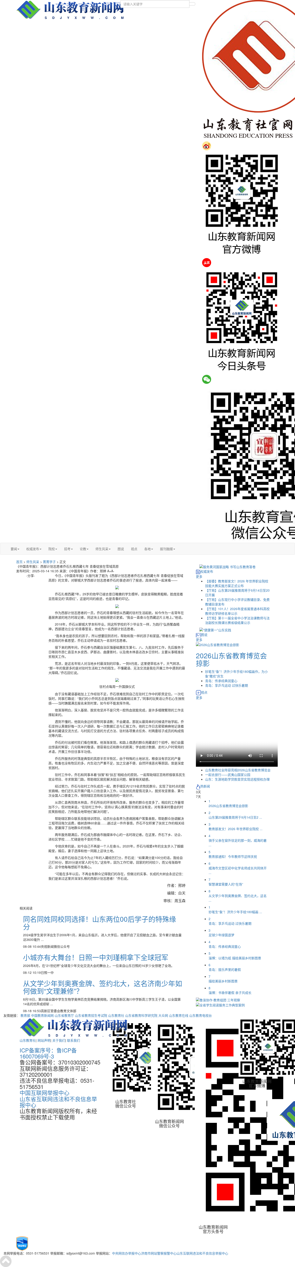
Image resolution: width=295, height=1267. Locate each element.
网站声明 (44, 1040)
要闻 (14, 548)
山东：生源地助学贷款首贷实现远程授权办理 (237, 779)
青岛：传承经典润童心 (221, 680)
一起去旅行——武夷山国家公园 (227, 774)
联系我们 (73, 1040)
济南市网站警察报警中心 (159, 1253)
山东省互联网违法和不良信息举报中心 (58, 1102)
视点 (134, 548)
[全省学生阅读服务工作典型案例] (220, 1004)
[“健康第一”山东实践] (215, 629)
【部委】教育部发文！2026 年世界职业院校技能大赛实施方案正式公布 (236, 583)
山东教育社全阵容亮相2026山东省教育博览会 (238, 770)
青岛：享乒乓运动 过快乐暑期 (226, 685)
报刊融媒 (166, 548)
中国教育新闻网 (42, 1015)
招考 (67, 548)
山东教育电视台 (200, 1015)
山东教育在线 (178, 1015)
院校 (51, 548)
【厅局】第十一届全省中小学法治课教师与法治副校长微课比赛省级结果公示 (237, 620)
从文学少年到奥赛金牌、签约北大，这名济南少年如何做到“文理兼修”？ (102, 987)
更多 (199, 576)
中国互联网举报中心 (44, 1092)
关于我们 (58, 1040)
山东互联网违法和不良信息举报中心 (202, 1253)
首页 (19, 561)
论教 (83, 548)
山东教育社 (116, 1015)
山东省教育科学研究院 (141, 1015)
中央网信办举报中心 (126, 1253)
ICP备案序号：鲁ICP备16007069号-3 (48, 1053)
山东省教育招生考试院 (91, 1015)
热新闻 (205, 786)
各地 (147, 548)
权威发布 (32, 548)
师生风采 (101, 548)
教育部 (25, 1015)
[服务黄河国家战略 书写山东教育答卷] (227, 566)
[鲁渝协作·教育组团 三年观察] (218, 999)
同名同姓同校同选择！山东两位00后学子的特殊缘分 (99, 922)
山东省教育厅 (64, 1015)
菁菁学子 (49, 561)
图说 (121, 548)
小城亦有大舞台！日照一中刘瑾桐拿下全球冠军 (95, 957)
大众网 (163, 1015)
